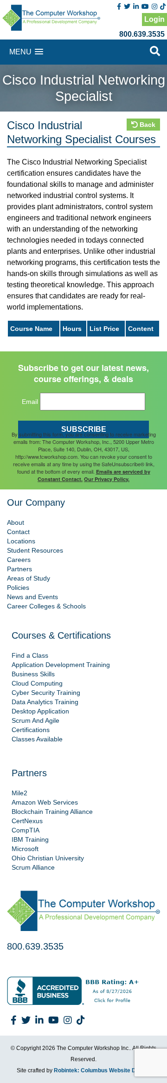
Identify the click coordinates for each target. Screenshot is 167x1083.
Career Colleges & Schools (46, 606)
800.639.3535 (142, 34)
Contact (18, 531)
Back (146, 124)
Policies (18, 587)
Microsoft (25, 848)
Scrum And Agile (35, 720)
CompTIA (25, 830)
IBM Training (30, 839)
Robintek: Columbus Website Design (102, 1070)
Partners (19, 569)
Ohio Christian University (48, 858)
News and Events (32, 597)
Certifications (31, 729)
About (15, 522)
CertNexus (27, 821)
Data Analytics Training (45, 702)
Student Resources (35, 550)
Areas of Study (28, 578)
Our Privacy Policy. (106, 478)
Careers (19, 559)
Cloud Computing (37, 683)
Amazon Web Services (45, 802)
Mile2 (19, 793)
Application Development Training (61, 664)
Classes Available (37, 739)
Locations (21, 541)
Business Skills (33, 674)
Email (30, 401)
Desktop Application (40, 711)
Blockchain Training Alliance (52, 811)
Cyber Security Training (46, 692)
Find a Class (30, 655)
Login (154, 19)
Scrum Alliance (33, 867)
